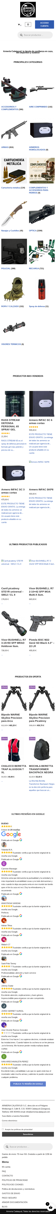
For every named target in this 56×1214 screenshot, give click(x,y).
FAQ (4, 1171)
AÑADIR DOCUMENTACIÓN (14, 1202)
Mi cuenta (6, 1167)
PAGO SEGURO (9, 1198)
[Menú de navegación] (28, 24)
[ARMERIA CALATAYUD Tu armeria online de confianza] (28, 9)
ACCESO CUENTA (44, 24)
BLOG (4, 1207)
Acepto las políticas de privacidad (18, 1129)
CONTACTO (7, 1176)
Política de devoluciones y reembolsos (18, 1189)
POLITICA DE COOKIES (12, 1184)
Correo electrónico (9, 1121)
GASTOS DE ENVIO (11, 1193)
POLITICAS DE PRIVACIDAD (15, 1180)
